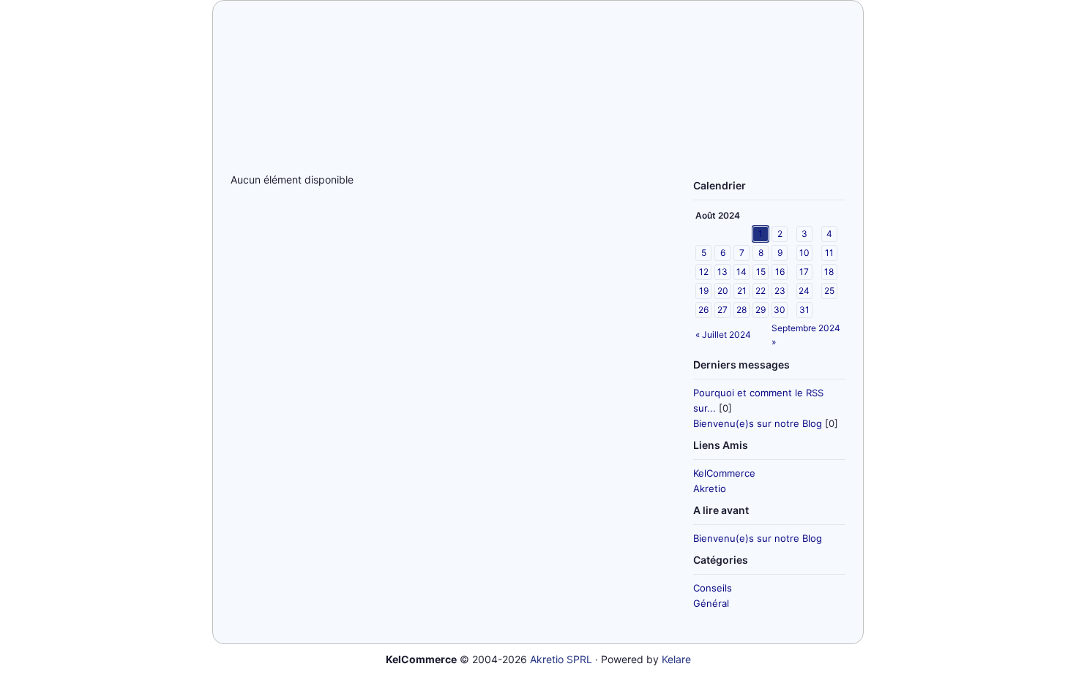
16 (780, 271)
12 (704, 271)
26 (703, 309)
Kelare (676, 659)
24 (804, 290)
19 (704, 290)
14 (741, 271)
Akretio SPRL (561, 659)
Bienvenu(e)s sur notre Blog (757, 423)
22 (760, 290)
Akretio (709, 488)
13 (722, 271)
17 (804, 271)
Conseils (712, 588)
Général (711, 603)
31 (804, 309)
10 (804, 252)
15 (761, 271)
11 (829, 252)
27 (722, 309)
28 (741, 309)
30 (779, 309)
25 (829, 290)
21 (742, 290)
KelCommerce (724, 473)
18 (829, 271)
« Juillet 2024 (723, 334)
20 (722, 290)
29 (760, 309)
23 (779, 290)
